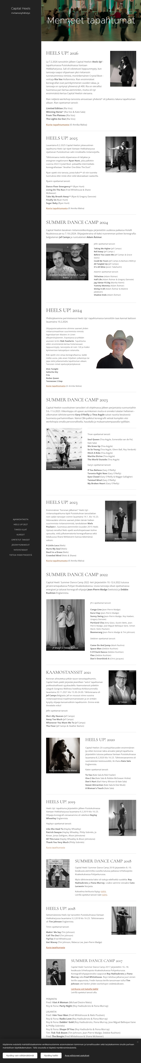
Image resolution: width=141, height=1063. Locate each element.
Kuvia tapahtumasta (57, 124)
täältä (103, 891)
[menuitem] (20, 519)
